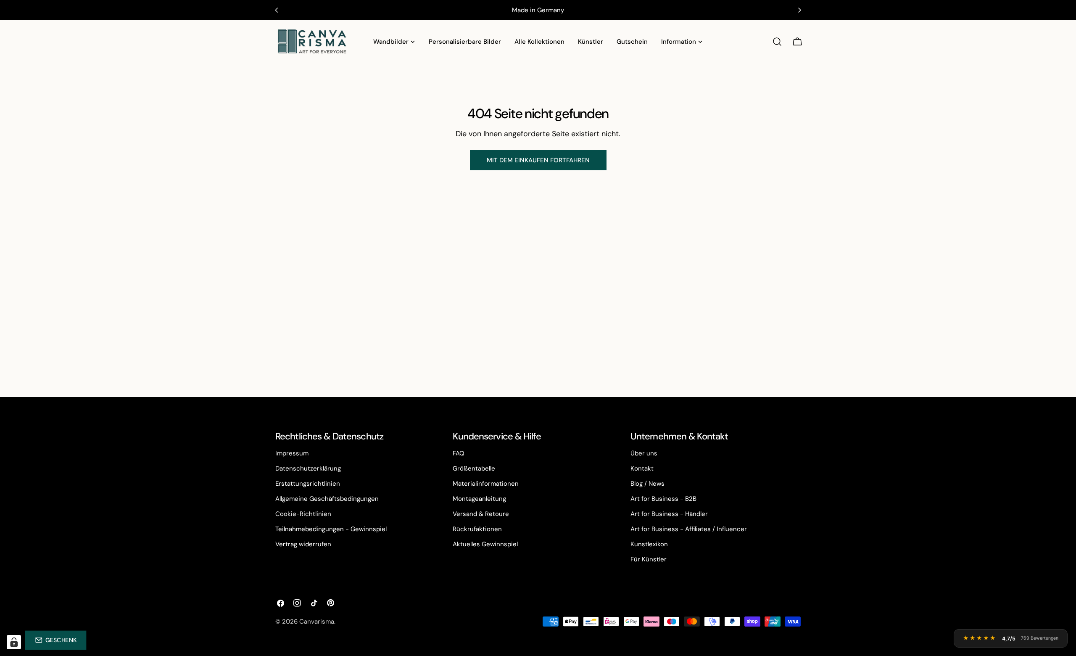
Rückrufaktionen (477, 529)
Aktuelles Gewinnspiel (485, 544)
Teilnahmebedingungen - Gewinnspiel (331, 529)
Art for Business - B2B (663, 499)
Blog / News (647, 483)
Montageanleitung (479, 499)
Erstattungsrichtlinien (307, 483)
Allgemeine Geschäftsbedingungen (327, 499)
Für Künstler (648, 559)
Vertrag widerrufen (303, 544)
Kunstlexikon (649, 544)
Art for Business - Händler (669, 514)
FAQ (458, 453)
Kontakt (642, 468)
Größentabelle (474, 468)
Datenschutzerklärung (308, 468)
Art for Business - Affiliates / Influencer (688, 529)
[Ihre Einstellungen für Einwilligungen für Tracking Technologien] (14, 642)
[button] (55, 640)
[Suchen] (777, 41)
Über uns (643, 453)
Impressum (292, 453)
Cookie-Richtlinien (303, 514)
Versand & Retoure (481, 514)
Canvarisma (316, 621)
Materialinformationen (486, 483)
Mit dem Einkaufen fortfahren (538, 160)
